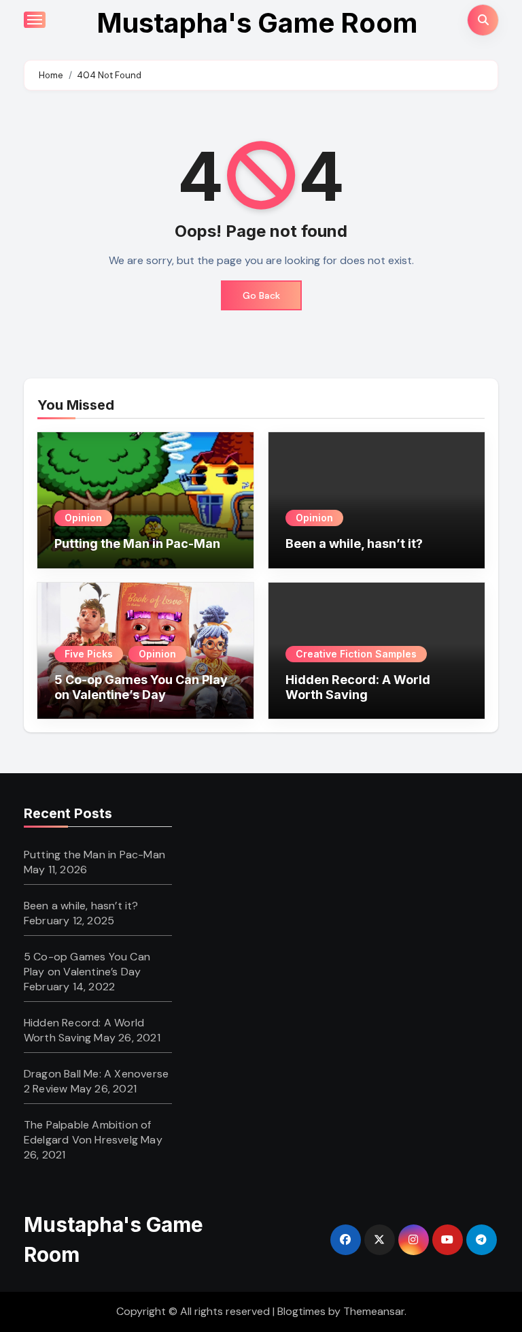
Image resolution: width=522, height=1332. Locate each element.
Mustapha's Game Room (257, 22)
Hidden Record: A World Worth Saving (357, 687)
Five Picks (89, 654)
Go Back (261, 295)
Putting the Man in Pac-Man (137, 543)
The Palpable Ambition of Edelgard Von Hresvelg (88, 1132)
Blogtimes (301, 1311)
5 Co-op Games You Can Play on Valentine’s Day (141, 687)
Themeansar (373, 1311)
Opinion (83, 517)
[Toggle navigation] (35, 20)
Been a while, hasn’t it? (354, 543)
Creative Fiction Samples (356, 654)
